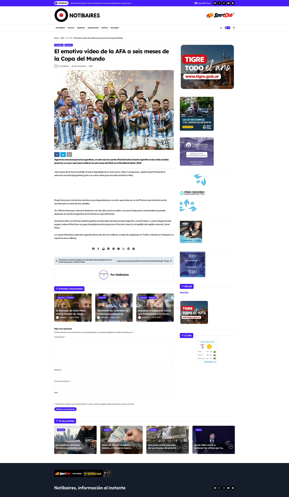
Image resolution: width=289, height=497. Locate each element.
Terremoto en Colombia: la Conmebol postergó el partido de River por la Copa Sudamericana (113, 315)
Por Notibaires (63, 66)
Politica (104, 28)
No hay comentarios (79, 66)
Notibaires (122, 274)
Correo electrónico (62, 381)
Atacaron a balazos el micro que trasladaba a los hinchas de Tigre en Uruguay (155, 314)
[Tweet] (63, 155)
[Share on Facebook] (57, 155)
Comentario (59, 337)
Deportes (81, 28)
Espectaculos (93, 28)
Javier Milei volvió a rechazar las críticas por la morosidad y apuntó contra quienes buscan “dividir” (208, 449)
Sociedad (114, 28)
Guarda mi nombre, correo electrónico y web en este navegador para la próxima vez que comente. (95, 404)
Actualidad (60, 28)
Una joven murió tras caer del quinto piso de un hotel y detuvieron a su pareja (163, 448)
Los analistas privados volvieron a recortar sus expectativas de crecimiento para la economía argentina (71, 449)
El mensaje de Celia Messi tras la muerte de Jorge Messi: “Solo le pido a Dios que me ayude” (71, 315)
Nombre (58, 370)
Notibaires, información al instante (90, 487)
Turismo (71, 28)
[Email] (69, 155)
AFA (91, 66)
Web (56, 392)
